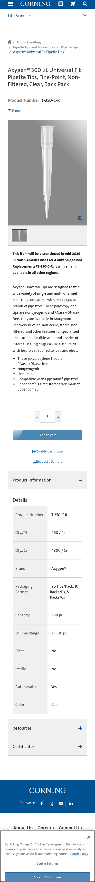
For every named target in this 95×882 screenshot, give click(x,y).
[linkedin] (71, 803)
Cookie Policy (79, 854)
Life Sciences (20, 16)
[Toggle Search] (85, 4)
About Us (23, 827)
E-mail (17, 111)
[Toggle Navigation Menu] (10, 4)
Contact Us (70, 827)
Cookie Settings (47, 864)
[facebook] (41, 803)
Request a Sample (49, 461)
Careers (46, 827)
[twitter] (51, 803)
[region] (47, 856)
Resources (22, 728)
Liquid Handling (29, 42)
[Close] (88, 837)
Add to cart (47, 435)
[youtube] (61, 803)
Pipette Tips (69, 47)
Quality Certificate (49, 451)
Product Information (32, 480)
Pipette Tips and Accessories (34, 47)
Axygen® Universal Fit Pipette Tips (38, 52)
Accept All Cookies (48, 877)
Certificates (24, 746)
